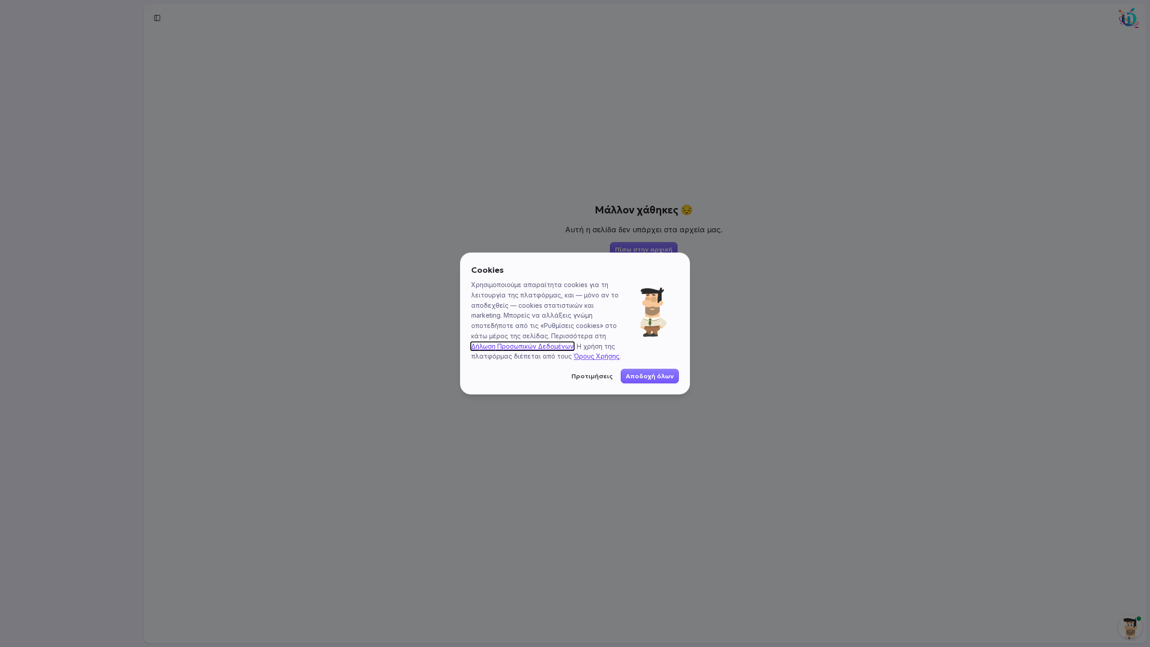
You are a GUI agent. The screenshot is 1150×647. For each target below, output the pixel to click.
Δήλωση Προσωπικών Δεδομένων (522, 346)
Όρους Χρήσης (596, 356)
